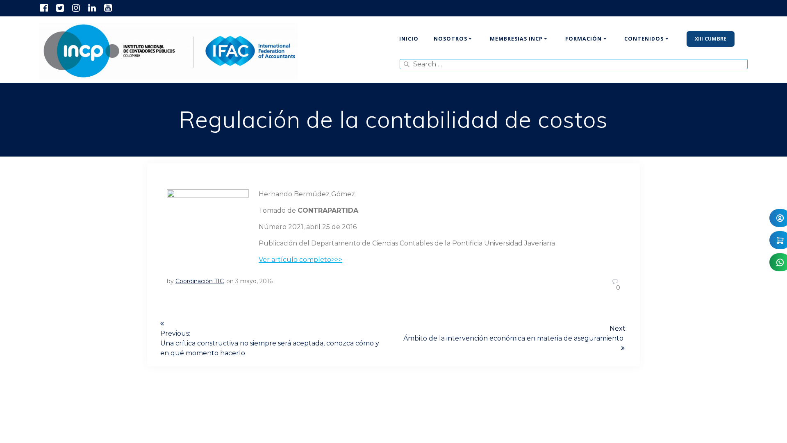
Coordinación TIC (199, 281)
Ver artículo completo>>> (300, 260)
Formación (583, 38)
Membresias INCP (516, 38)
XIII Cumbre (711, 38)
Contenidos (644, 38)
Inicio (409, 38)
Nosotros (450, 38)
